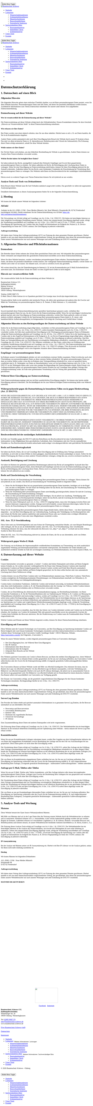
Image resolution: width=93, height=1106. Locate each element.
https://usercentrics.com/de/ (10, 635)
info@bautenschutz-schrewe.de (12, 1022)
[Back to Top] (2, 2)
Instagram (50, 1006)
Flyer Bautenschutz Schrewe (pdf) (13, 1027)
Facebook (42, 1006)
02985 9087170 (9, 1019)
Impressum (5, 1035)
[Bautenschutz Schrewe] (10, 6)
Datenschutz (5, 1031)
